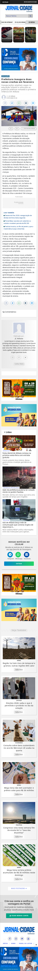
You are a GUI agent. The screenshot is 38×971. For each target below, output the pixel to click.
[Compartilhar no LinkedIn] (33, 103)
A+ (17, 128)
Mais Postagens (18, 888)
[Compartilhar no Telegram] (26, 103)
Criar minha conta (19, 916)
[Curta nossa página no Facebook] (10, 939)
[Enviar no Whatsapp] (19, 103)
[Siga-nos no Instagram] (16, 939)
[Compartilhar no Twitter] (12, 103)
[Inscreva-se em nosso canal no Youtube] (28, 939)
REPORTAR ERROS (29, 128)
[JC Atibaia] (19, 9)
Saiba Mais (19, 364)
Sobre (14, 943)
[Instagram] (12, 357)
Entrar (5, 2)
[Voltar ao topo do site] (35, 534)
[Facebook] (19, 357)
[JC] (19, 959)
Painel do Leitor (26, 943)
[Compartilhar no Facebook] (5, 103)
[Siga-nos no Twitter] (22, 939)
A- (11, 128)
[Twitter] (25, 357)
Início (6, 943)
